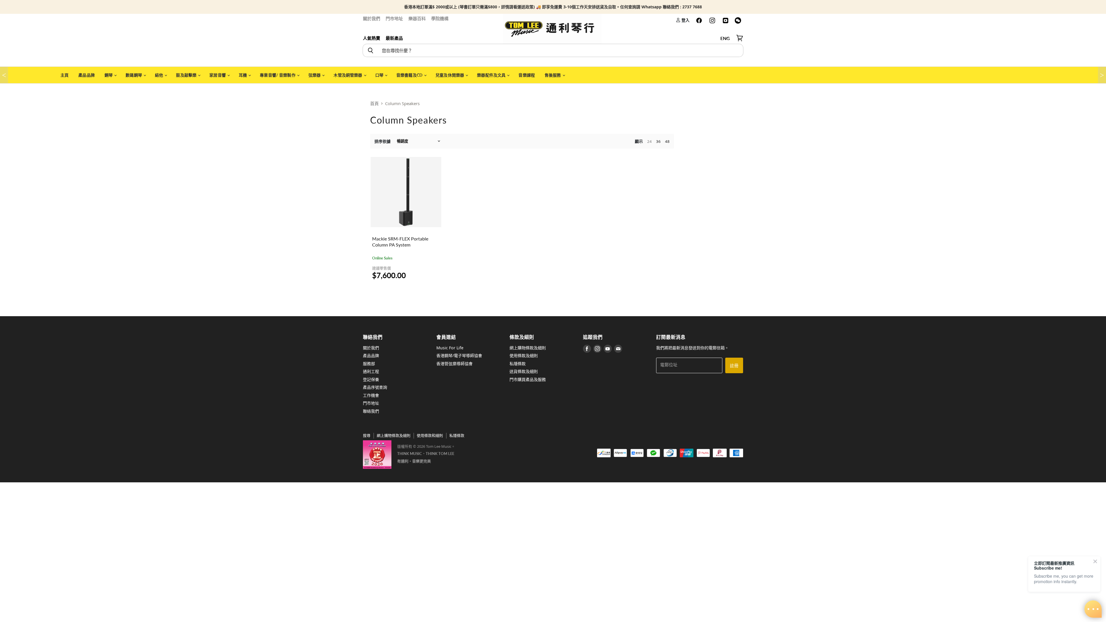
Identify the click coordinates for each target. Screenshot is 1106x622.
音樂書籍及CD (409, 75)
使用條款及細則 (524, 355)
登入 (685, 20)
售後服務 (553, 75)
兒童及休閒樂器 (450, 75)
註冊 (734, 365)
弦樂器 (315, 75)
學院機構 (439, 18)
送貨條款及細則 (524, 371)
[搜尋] (370, 50)
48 (667, 141)
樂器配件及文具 (491, 75)
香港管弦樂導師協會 (454, 363)
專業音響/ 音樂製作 (278, 75)
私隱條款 (518, 363)
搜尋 (366, 435)
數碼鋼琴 (134, 75)
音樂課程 (526, 75)
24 (649, 141)
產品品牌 (86, 75)
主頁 (64, 75)
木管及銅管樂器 (348, 75)
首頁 (374, 103)
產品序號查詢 (375, 387)
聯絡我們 (371, 411)
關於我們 (371, 18)
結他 (159, 75)
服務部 (369, 363)
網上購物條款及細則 (528, 347)
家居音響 (218, 75)
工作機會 (371, 395)
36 (658, 141)
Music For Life (449, 347)
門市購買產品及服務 (528, 379)
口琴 (379, 75)
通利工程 (371, 371)
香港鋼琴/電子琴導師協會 (459, 355)
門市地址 (394, 18)
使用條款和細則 (430, 435)
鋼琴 (109, 75)
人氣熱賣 (371, 38)
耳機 (243, 75)
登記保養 (371, 379)
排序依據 (382, 141)
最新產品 (394, 38)
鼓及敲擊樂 (186, 75)
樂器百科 (417, 18)
